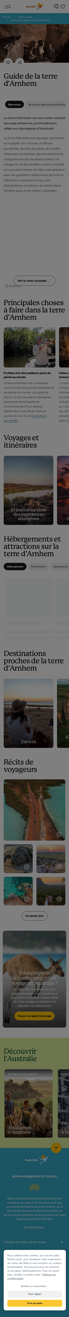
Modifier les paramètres (34, 1286)
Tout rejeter (34, 1294)
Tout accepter (35, 1303)
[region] (35, 1280)
